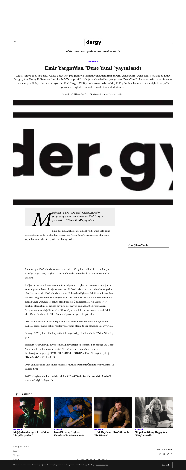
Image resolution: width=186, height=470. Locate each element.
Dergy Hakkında (21, 447)
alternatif (93, 61)
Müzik (69, 51)
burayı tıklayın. (102, 465)
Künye (16, 451)
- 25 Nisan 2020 (74, 94)
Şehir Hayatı (94, 51)
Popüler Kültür (111, 51)
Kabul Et (166, 465)
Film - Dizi (79, 51)
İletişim (16, 455)
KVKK (16, 460)
